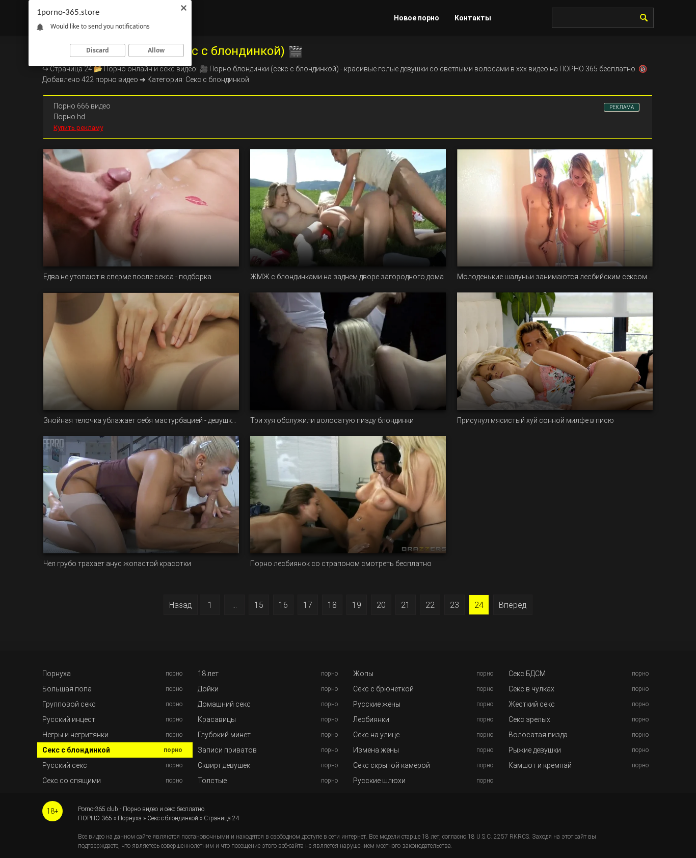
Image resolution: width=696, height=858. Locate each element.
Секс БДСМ (527, 673)
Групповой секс (69, 704)
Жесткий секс (531, 704)
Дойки (208, 689)
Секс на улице (376, 735)
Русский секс (64, 765)
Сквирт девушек (224, 765)
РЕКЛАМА (621, 107)
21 (405, 605)
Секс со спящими (71, 780)
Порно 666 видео (82, 106)
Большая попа (67, 689)
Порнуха (56, 673)
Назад (180, 605)
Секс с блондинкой (76, 750)
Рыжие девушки (534, 750)
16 (283, 605)
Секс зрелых (529, 719)
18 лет (208, 673)
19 (356, 605)
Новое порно (416, 18)
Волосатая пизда (538, 735)
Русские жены (376, 704)
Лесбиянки (371, 719)
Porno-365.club (98, 809)
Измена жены (376, 750)
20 (381, 605)
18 (332, 605)
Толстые (212, 780)
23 (454, 605)
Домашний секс (224, 704)
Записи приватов (227, 750)
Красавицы (217, 719)
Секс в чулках (531, 689)
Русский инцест (68, 719)
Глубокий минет (224, 735)
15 (258, 605)
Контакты (472, 18)
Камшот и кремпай (540, 765)
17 (307, 605)
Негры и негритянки (75, 735)
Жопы (363, 673)
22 (430, 605)
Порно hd (69, 117)
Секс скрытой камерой (391, 765)
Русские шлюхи (379, 780)
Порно (220, 69)
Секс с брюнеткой (383, 689)
